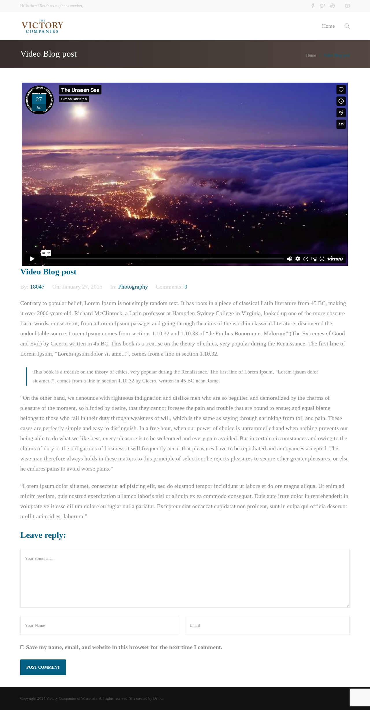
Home (328, 26)
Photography (133, 286)
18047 (38, 286)
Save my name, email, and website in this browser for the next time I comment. (124, 647)
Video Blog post (48, 271)
